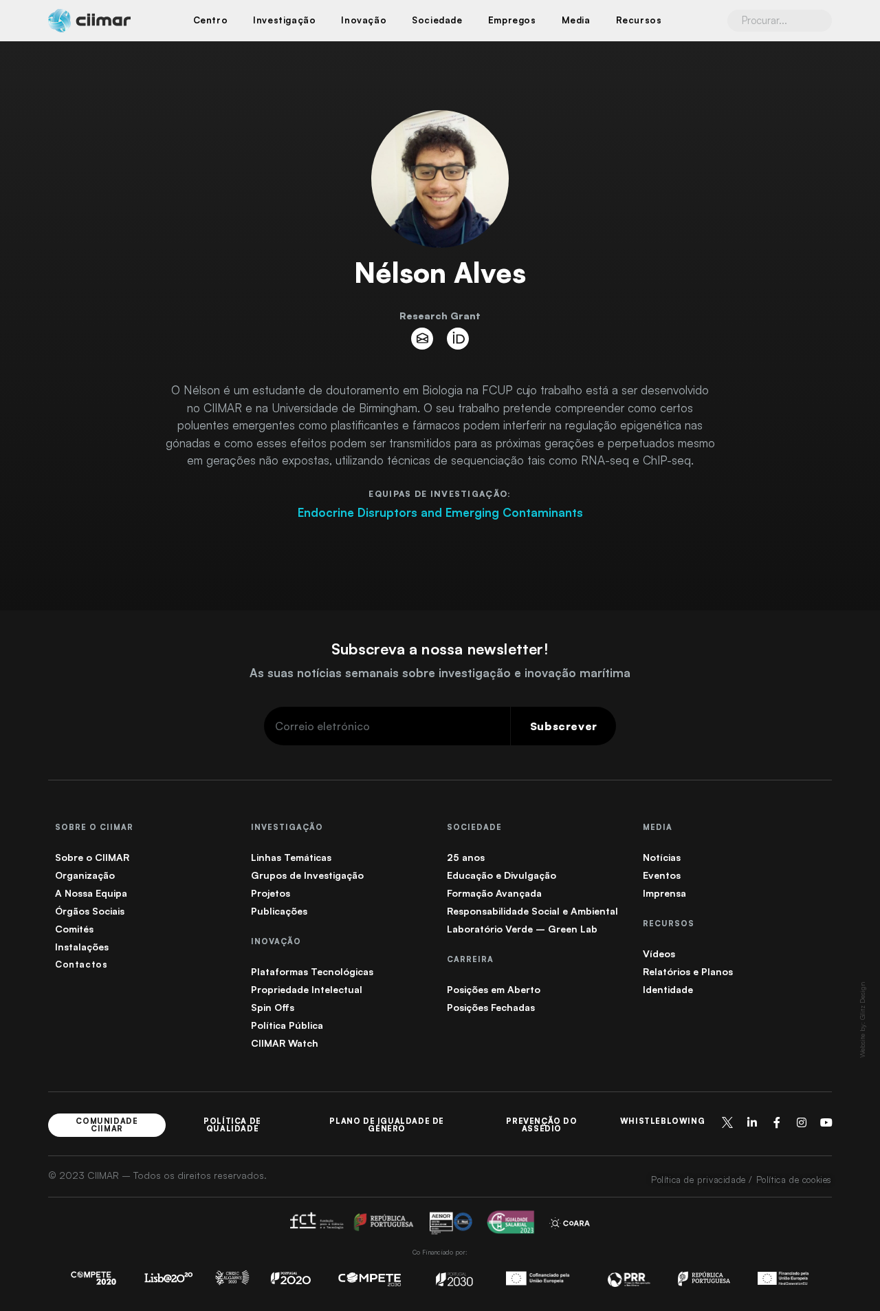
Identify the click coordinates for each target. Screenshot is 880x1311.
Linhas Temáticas (291, 857)
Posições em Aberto (493, 989)
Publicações (279, 911)
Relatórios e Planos (688, 971)
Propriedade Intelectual (306, 989)
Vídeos (659, 953)
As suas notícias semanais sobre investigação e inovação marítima (440, 672)
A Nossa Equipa (91, 893)
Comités (74, 929)
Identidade (668, 989)
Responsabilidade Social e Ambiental (532, 911)
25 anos (466, 857)
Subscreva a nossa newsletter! (440, 648)
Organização (85, 875)
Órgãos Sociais (89, 911)
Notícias (662, 857)
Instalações (82, 946)
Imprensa (664, 893)
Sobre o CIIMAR (92, 857)
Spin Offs (272, 1007)
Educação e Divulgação (501, 875)
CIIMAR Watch (284, 1043)
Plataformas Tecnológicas (312, 971)
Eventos (662, 875)
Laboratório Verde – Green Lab (522, 929)
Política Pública (287, 1025)
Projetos (270, 893)
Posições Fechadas (491, 1007)
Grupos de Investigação (307, 875)
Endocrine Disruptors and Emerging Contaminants (440, 512)
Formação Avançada (494, 893)
